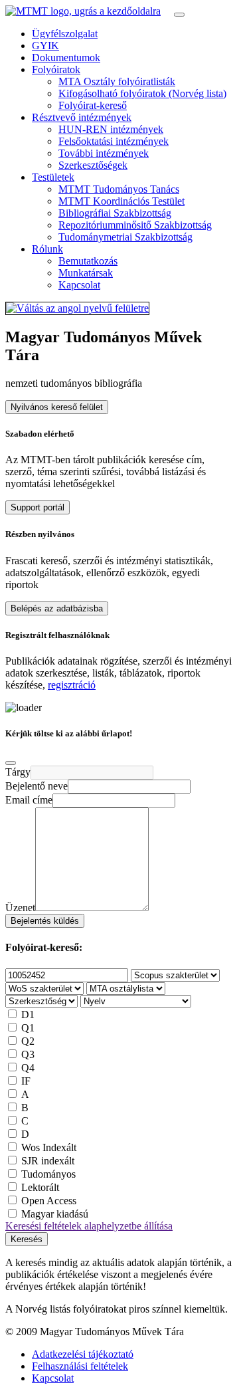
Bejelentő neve (36, 786)
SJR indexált (47, 1160)
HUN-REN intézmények (110, 129)
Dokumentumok (66, 57)
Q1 (28, 1027)
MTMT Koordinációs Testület (121, 201)
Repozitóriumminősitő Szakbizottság (135, 225)
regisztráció (72, 685)
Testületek (53, 177)
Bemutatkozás (88, 261)
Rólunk (47, 249)
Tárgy (18, 772)
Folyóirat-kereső (92, 105)
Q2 (28, 1041)
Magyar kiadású (54, 1214)
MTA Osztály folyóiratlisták (116, 81)
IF (26, 1081)
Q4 (28, 1067)
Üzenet (20, 907)
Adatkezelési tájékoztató (82, 1354)
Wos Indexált (48, 1147)
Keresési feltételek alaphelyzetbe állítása (89, 1226)
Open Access (48, 1200)
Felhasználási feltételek (80, 1366)
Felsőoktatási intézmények (113, 141)
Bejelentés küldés (45, 921)
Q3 (28, 1054)
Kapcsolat (79, 284)
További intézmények (103, 153)
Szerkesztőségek (92, 165)
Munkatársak (85, 272)
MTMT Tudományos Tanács (118, 189)
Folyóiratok (56, 69)
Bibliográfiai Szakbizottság (114, 213)
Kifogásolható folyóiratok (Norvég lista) (142, 93)
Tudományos (48, 1174)
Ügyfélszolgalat (65, 33)
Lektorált (40, 1187)
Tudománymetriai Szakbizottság (125, 237)
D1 (28, 1014)
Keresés (26, 1239)
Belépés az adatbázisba (57, 608)
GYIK (45, 45)
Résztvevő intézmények (81, 117)
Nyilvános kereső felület (57, 407)
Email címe (28, 799)
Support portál (37, 507)
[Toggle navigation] (179, 15)
